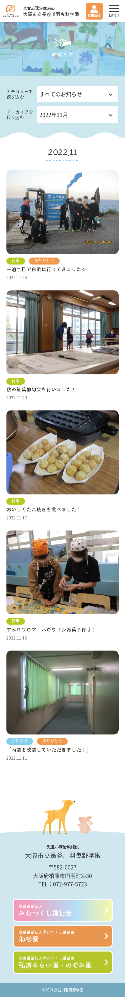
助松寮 (47, 936)
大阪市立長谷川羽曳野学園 (51, 11)
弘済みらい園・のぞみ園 (55, 962)
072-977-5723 (70, 884)
